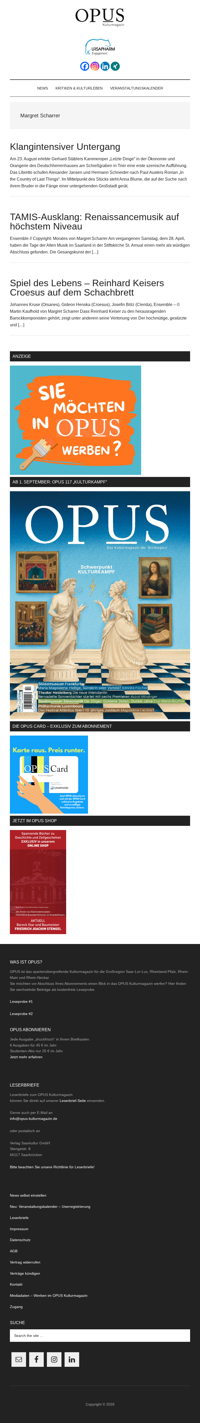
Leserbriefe (19, 1218)
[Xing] (115, 66)
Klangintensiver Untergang (65, 146)
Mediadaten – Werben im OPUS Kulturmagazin (49, 1295)
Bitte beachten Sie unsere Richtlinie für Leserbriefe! (52, 1167)
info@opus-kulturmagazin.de (33, 1118)
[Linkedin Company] (105, 66)
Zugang (16, 1307)
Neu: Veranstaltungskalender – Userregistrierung (50, 1206)
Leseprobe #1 (21, 1001)
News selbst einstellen (28, 1195)
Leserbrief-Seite (73, 1101)
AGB (13, 1251)
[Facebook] (84, 66)
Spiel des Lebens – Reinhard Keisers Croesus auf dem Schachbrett (87, 288)
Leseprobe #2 (21, 1014)
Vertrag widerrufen (25, 1262)
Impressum (19, 1229)
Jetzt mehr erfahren (26, 1057)
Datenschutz (20, 1240)
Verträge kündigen (25, 1273)
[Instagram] (94, 66)
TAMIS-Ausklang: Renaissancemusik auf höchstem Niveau (94, 222)
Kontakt (16, 1284)
